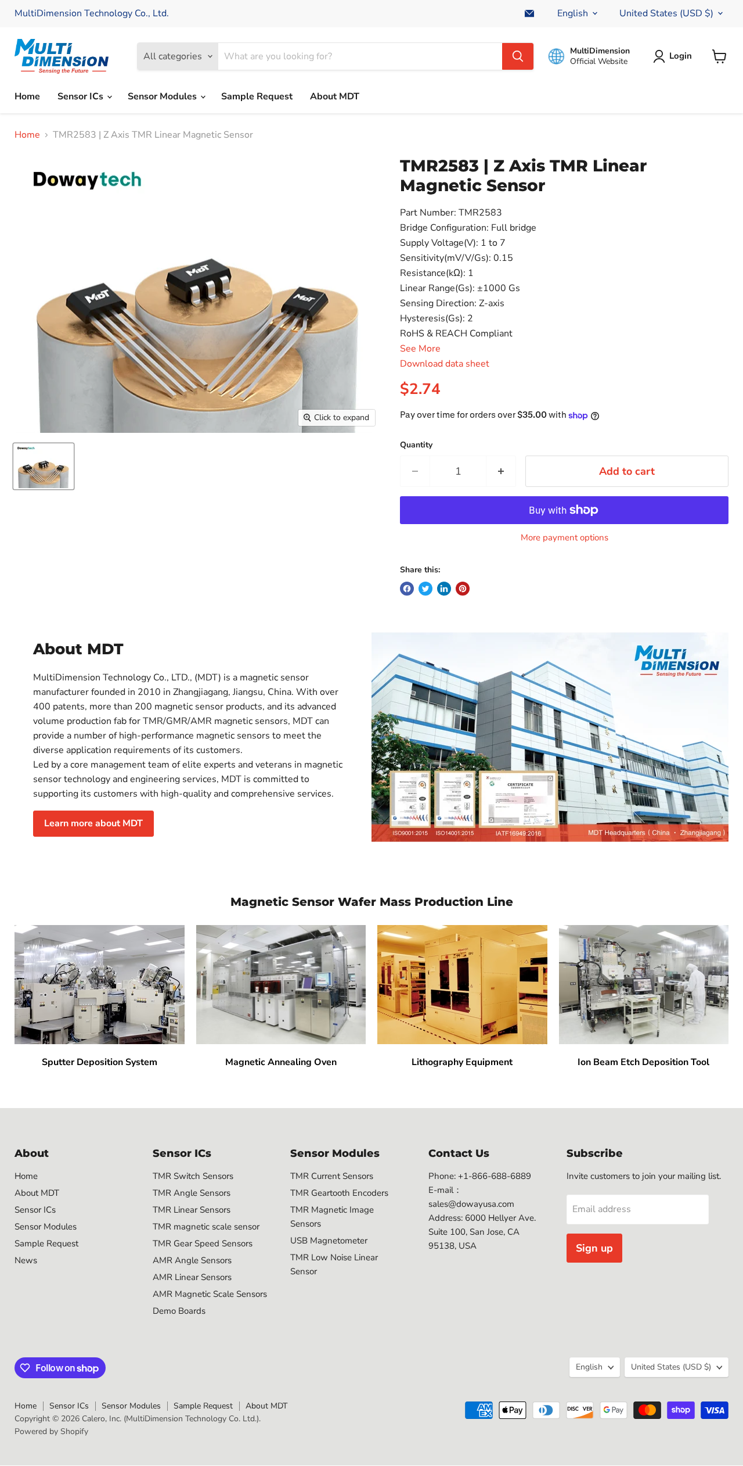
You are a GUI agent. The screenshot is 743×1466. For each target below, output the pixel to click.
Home (27, 96)
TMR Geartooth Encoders (339, 1193)
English (572, 13)
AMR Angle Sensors (192, 1260)
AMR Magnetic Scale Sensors (210, 1294)
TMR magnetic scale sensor (206, 1226)
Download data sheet (444, 363)
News (26, 1260)
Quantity (416, 445)
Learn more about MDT (93, 823)
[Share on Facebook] (407, 589)
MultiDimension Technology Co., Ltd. (92, 13)
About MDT (334, 96)
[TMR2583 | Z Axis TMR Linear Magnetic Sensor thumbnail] (43, 466)
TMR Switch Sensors (193, 1176)
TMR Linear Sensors (191, 1210)
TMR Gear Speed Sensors (203, 1243)
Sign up (594, 1248)
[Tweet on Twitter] (425, 589)
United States (666, 13)
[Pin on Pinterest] (463, 589)
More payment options (564, 538)
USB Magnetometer (328, 1240)
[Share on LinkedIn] (444, 589)
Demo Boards (179, 1311)
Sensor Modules (163, 96)
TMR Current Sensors (331, 1176)
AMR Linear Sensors (192, 1277)
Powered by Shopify (51, 1431)
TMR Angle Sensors (191, 1193)
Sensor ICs (81, 96)
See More (420, 348)
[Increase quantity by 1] (501, 472)
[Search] (517, 56)
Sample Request (257, 96)
